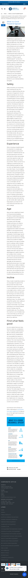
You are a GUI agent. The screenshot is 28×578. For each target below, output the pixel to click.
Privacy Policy (5, 552)
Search (3, 512)
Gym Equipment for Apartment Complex (11, 529)
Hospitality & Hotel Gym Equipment (10, 531)
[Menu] (4, 9)
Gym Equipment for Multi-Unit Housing (11, 536)
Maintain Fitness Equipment (8, 521)
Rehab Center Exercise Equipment (10, 545)
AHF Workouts (5, 550)
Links (24, 4)
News (5, 13)
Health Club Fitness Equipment (9, 538)
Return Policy (5, 555)
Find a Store (4, 548)
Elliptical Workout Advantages (9, 517)
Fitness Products (6, 514)
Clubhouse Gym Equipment (8, 524)
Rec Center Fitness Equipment (9, 543)
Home (1, 13)
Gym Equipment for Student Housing (11, 533)
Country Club (5, 526)
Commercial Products (7, 557)
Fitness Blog (4, 559)
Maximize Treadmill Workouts (9, 519)
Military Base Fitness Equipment (9, 540)
